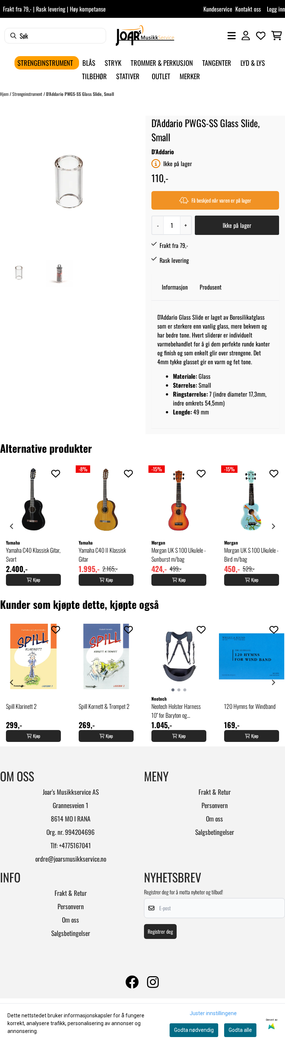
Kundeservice (217, 8)
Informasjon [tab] (175, 286)
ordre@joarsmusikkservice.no (70, 858)
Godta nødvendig (194, 1030)
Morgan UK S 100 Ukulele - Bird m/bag (251, 555)
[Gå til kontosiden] (246, 35)
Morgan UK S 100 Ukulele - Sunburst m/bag (178, 555)
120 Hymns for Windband (250, 706)
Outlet (161, 76)
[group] (33, 526)
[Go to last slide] (12, 526)
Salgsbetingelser (214, 832)
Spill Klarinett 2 (21, 706)
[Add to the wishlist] (55, 473)
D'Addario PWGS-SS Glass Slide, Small (80, 94)
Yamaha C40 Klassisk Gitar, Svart (33, 555)
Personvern (215, 805)
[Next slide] (273, 526)
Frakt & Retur (215, 792)
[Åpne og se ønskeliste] (261, 35)
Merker (190, 76)
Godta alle (240, 1030)
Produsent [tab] (211, 286)
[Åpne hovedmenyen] (232, 35)
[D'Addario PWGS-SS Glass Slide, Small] (68, 184)
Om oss (214, 818)
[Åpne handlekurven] (276, 35)
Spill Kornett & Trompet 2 (104, 706)
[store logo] (145, 35)
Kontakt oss (248, 8)
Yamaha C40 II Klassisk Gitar (102, 555)
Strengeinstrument (27, 94)
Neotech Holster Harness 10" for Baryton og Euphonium (176, 711)
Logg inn (276, 8)
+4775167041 (75, 845)
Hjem (5, 94)
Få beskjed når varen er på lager (221, 200)
